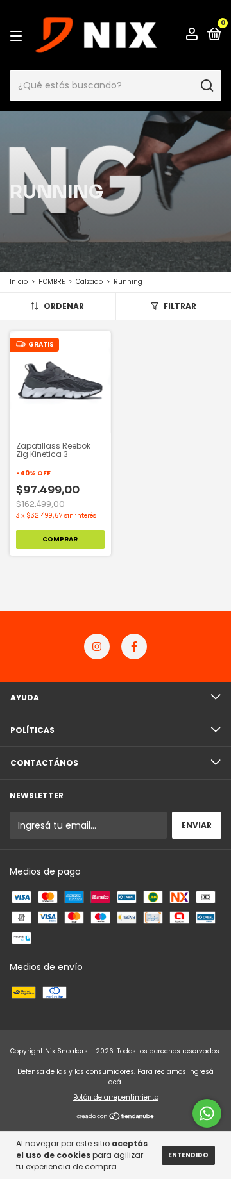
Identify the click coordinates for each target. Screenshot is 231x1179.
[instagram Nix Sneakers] (97, 646)
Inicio (19, 281)
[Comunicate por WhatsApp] (207, 1113)
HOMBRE (51, 281)
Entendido (188, 1155)
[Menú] (18, 35)
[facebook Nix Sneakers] (134, 646)
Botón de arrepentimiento (115, 1097)
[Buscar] (206, 85)
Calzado (89, 281)
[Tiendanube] (116, 1117)
